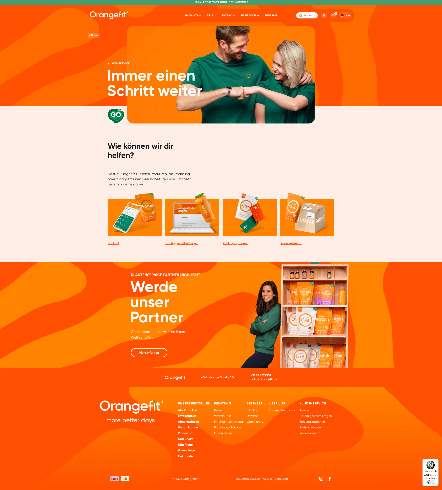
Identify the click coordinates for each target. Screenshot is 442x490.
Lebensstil (256, 403)
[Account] (324, 15)
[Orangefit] (109, 15)
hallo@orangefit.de (264, 379)
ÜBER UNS (277, 403)
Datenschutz (281, 479)
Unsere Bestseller (194, 403)
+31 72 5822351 (261, 375)
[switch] (430, 482)
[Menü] (436, 483)
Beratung (222, 403)
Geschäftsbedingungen (248, 479)
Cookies (267, 479)
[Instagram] (321, 479)
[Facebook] (329, 479)
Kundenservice (313, 403)
